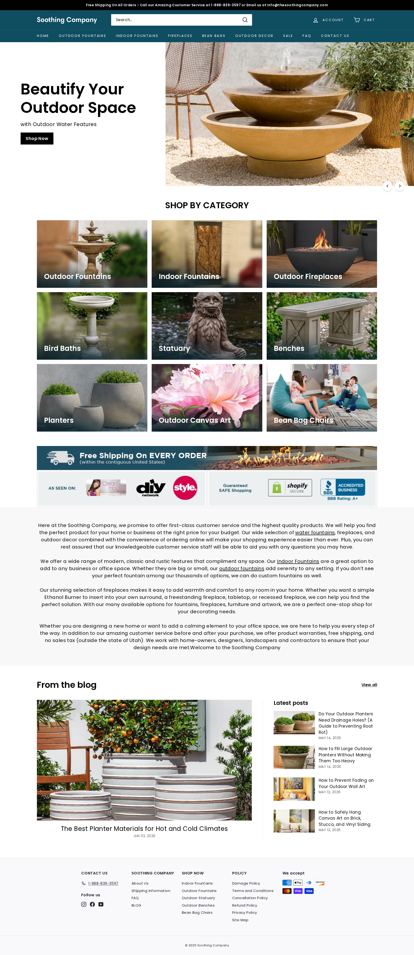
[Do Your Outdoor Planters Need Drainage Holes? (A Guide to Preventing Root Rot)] (294, 722)
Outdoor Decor (254, 35)
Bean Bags (214, 35)
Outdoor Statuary (198, 897)
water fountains (315, 532)
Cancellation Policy (250, 897)
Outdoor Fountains (82, 35)
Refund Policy (244, 905)
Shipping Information (151, 890)
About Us (140, 883)
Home (43, 35)
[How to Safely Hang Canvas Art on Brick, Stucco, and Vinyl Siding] (294, 821)
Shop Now (37, 138)
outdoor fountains (241, 568)
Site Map (240, 919)
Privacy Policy (244, 912)
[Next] (399, 186)
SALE (288, 35)
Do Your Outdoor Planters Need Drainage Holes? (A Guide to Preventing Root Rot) (346, 723)
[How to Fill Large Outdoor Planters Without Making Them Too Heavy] (294, 757)
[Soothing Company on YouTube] (101, 904)
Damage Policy (246, 883)
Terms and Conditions (253, 890)
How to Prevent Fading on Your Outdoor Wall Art (346, 783)
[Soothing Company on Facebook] (92, 904)
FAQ (307, 35)
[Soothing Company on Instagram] (83, 904)
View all (369, 685)
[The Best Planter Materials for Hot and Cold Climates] (144, 760)
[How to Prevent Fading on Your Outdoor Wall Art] (294, 789)
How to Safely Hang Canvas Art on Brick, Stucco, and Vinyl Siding (345, 818)
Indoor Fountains (137, 35)
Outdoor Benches (198, 905)
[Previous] (387, 186)
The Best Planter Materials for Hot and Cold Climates (144, 828)
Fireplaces (180, 35)
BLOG (136, 905)
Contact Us (335, 35)
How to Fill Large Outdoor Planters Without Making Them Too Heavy (345, 755)
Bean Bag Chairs (197, 912)
